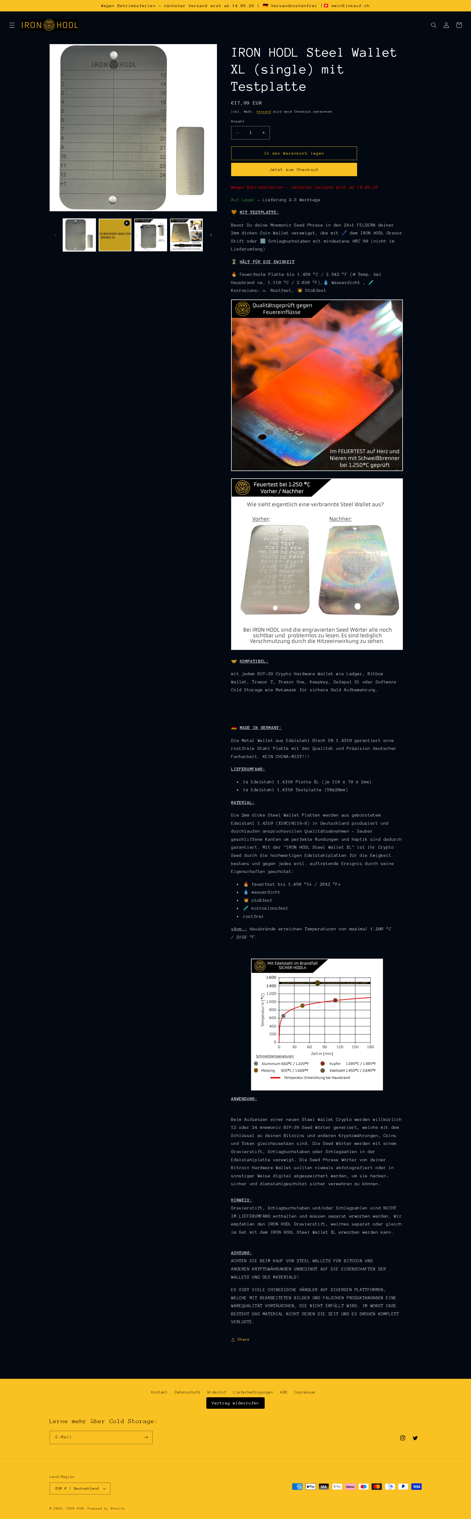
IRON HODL (75, 1508)
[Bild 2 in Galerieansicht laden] (150, 235)
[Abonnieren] (146, 1437)
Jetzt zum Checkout (294, 169)
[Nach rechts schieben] (211, 235)
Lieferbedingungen (253, 1392)
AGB (283, 1392)
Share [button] (243, 1339)
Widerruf (216, 1392)
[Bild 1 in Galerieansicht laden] (79, 235)
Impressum (304, 1392)
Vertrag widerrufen (235, 1403)
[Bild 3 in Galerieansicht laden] (186, 235)
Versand (263, 112)
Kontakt (159, 1392)
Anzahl (238, 122)
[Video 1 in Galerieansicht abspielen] (115, 235)
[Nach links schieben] (56, 235)
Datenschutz (188, 1392)
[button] (12, 25)
